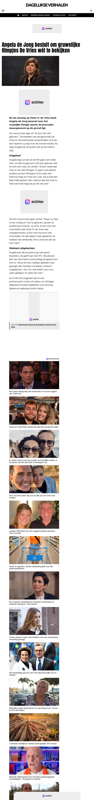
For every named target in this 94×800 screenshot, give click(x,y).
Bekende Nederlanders (40, 15)
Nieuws (25, 15)
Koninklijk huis (59, 15)
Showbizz (72, 15)
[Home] (18, 15)
